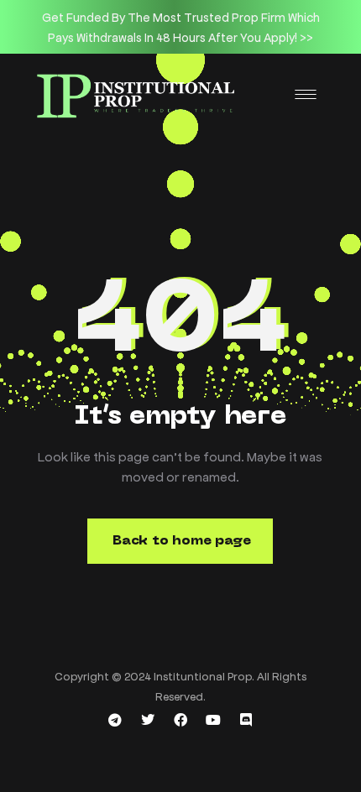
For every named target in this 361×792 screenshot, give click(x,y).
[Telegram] (115, 719)
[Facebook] (180, 719)
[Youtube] (213, 719)
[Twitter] (147, 719)
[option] (180, 27)
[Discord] (246, 719)
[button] (180, 541)
